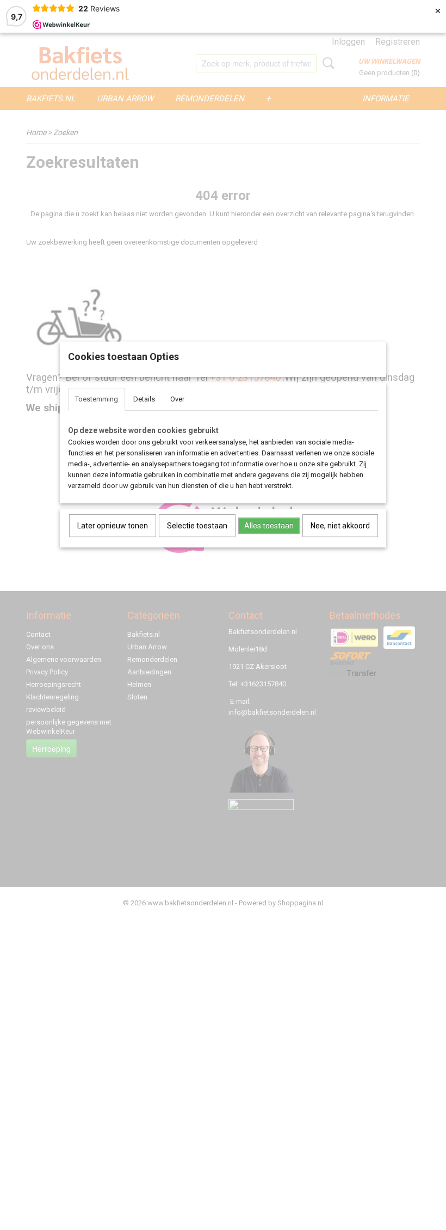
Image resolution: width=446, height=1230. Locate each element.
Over (177, 399)
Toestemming (96, 399)
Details (144, 399)
